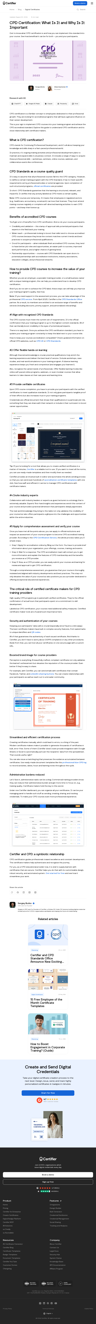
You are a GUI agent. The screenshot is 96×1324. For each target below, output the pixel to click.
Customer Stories (10, 1265)
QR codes (35, 632)
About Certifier (55, 1244)
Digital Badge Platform (12, 1219)
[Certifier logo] (9, 3)
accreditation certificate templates (60, 480)
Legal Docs (54, 1251)
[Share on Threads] (29, 892)
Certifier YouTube (10, 1262)
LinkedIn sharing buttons (42, 674)
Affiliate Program (56, 1269)
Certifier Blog (8, 1248)
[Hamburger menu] (92, 3)
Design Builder (55, 1208)
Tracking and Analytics (58, 1226)
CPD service (26, 299)
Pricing (5, 1208)
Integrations (55, 1205)
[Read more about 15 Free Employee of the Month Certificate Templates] (48, 989)
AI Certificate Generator (13, 1244)
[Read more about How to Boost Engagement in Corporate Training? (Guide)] (48, 1033)
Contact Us (54, 1248)
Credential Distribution (59, 1215)
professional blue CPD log (74, 762)
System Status (56, 1258)
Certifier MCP (8, 1222)
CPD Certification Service (45, 538)
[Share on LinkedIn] (23, 892)
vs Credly (6, 1229)
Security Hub (55, 1255)
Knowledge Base (56, 1262)
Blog (20, 10)
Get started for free (55, 873)
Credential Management (59, 1219)
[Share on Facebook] (17, 892)
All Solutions (8, 1226)
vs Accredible (8, 1233)
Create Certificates (10, 1215)
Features (54, 1200)
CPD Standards (53, 341)
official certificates (42, 186)
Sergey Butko (25, 903)
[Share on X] (35, 892)
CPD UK (39, 341)
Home (12, 10)
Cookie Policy (88, 1309)
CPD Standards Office (72, 299)
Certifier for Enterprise (12, 1212)
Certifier (31, 469)
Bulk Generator (56, 1212)
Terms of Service (48, 1309)
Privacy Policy (7, 1309)
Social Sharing (55, 1222)
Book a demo (80, 3)
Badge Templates (10, 1255)
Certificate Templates (11, 1251)
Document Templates (11, 1258)
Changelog (7, 1269)
